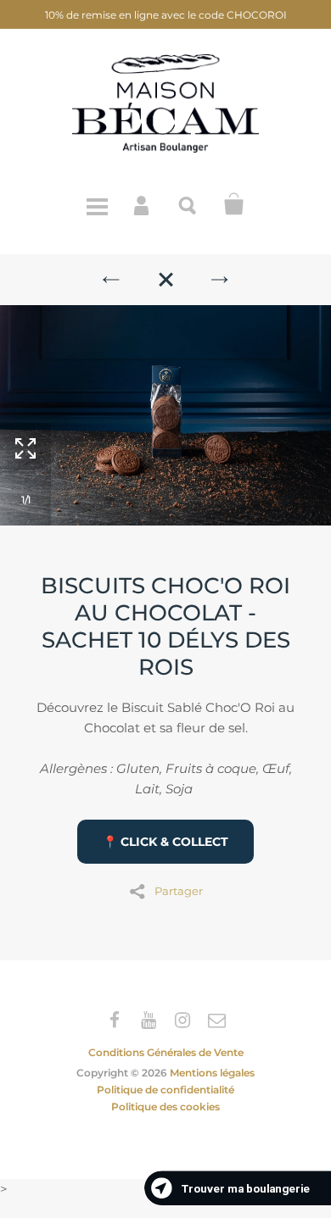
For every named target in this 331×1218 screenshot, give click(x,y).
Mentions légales (212, 1072)
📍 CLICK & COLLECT (165, 841)
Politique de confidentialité (165, 1089)
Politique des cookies (165, 1106)
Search (188, 204)
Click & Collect (234, 204)
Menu (96, 204)
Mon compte (142, 204)
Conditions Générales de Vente (166, 1052)
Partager (178, 890)
